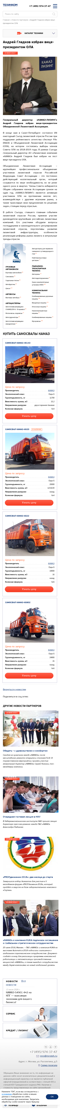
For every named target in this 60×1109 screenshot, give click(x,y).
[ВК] (46, 1047)
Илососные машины (40, 307)
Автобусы (10, 294)
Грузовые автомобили (12, 268)
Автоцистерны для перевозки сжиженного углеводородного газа (42, 251)
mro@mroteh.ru (48, 1056)
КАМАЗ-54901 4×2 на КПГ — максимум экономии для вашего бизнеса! (19, 997)
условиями (7, 1094)
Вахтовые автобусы (13, 298)
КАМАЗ (51, 390)
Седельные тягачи (13, 280)
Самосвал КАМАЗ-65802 (17, 602)
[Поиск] (54, 14)
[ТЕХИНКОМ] (10, 5)
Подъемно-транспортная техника (39, 268)
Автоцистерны (13, 303)
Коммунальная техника (39, 291)
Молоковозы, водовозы (15, 313)
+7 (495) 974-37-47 (40, 6)
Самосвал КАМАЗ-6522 (17, 516)
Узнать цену (29, 416)
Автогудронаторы (13, 317)
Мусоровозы (37, 321)
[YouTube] (50, 1047)
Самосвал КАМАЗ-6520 (17, 429)
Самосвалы (10, 277)
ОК (52, 1096)
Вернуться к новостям (14, 689)
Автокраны (36, 274)
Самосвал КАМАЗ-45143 (17, 343)
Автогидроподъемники (41, 278)
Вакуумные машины (40, 303)
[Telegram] (55, 1047)
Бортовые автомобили (14, 273)
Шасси (9, 288)
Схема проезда (49, 1065)
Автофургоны (11, 284)
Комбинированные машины (42, 317)
